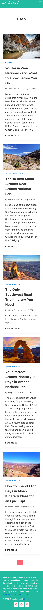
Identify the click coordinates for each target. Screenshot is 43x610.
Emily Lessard (13, 89)
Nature (8, 63)
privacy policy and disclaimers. (15, 594)
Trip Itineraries (12, 284)
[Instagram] (21, 604)
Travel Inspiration (14, 173)
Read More (12, 136)
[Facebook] (16, 604)
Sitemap (26, 599)
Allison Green (13, 199)
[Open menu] (40, 2)
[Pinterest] (27, 604)
